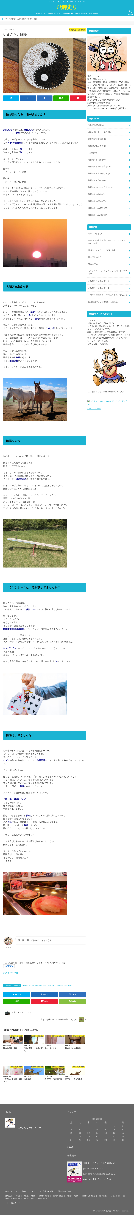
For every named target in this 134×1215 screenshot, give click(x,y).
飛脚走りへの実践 (98, 208)
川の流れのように (96, 257)
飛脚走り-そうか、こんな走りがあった (101, 1163)
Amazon (87, 1179)
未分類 (92, 153)
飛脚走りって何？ (54, 13)
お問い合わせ (93, 13)
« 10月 (70, 1147)
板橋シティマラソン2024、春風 (102, 250)
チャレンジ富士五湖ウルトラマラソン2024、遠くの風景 (107, 241)
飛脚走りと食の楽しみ (99, 173)
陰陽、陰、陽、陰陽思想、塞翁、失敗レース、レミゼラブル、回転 (47, 985)
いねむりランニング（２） (99, 281)
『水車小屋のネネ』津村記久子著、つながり (107, 295)
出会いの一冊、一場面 (99, 132)
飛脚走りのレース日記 (100, 187)
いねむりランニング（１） (99, 288)
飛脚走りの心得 (96, 194)
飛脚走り (67, 7)
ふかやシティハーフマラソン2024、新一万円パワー (107, 272)
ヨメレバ (98, 1168)
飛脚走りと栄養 (97, 160)
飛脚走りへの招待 (98, 215)
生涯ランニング (41, 13)
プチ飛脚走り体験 (68, 13)
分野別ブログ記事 (81, 13)
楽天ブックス (99, 1179)
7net (109, 1179)
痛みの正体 (93, 264)
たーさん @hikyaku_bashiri (30, 1127)
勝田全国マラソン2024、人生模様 (103, 302)
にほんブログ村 (10, 973)
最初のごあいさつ (97, 146)
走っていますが (95, 233)
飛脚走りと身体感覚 (13, 985)
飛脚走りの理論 (97, 201)
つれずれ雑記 (96, 125)
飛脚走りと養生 (97, 180)
